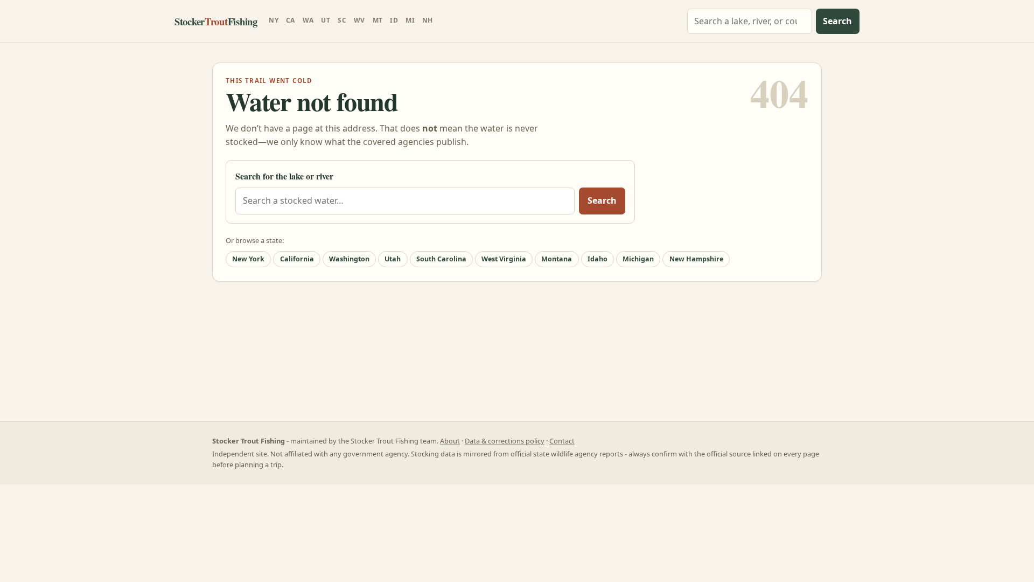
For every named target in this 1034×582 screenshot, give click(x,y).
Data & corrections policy (504, 441)
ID (394, 20)
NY (273, 20)
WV (359, 20)
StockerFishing (215, 21)
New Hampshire (696, 259)
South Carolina (441, 259)
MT (378, 20)
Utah (393, 259)
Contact (562, 441)
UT (325, 20)
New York (248, 259)
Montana (556, 259)
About (450, 441)
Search (837, 21)
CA (290, 20)
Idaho (597, 259)
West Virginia (503, 259)
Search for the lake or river (284, 176)
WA (308, 20)
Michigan (638, 259)
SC (342, 20)
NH (427, 20)
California (297, 259)
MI (410, 20)
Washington (349, 259)
